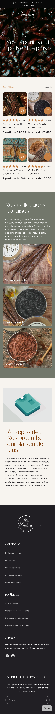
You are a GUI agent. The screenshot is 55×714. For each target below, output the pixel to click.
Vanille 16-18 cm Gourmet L (37, 171)
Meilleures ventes (13, 552)
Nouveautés (10, 560)
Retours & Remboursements (17, 625)
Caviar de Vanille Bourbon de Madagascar (37, 125)
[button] (4, 13)
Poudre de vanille (15, 364)
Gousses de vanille (16, 280)
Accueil (27, 36)
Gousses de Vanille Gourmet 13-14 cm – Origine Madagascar (14, 171)
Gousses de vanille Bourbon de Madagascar (13, 125)
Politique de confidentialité (16, 618)
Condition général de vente (17, 610)
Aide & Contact (12, 603)
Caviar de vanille (14, 322)
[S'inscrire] (46, 700)
